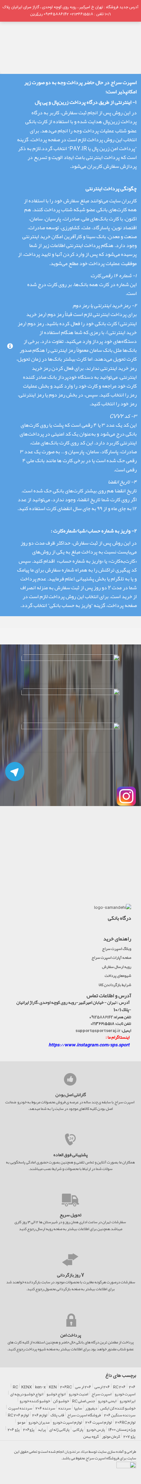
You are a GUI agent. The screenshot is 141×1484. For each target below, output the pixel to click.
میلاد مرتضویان (76, 1451)
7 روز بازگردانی (70, 1275)
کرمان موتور (111, 1436)
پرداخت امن (70, 1335)
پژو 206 (14, 1429)
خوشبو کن (61, 1401)
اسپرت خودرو (125, 1394)
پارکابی (78, 1429)
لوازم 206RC (125, 1422)
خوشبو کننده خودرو (35, 1401)
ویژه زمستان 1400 (121, 1429)
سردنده (64, 1408)
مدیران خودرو (39, 1422)
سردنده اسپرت (20, 1408)
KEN (53, 1387)
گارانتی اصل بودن (70, 1095)
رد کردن (36, 14)
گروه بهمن (91, 1436)
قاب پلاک (57, 1415)
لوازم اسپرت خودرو (67, 1422)
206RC (66, 1387)
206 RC (119, 1387)
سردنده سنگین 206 (119, 1415)
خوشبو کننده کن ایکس (117, 1408)
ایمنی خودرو (107, 1401)
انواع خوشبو (56, 1394)
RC (15, 1387)
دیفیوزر (91, 1408)
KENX (26, 1387)
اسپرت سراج (101, 1394)
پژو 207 (129, 1436)
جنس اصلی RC (83, 1401)
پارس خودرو (96, 1429)
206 (132, 1387)
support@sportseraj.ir (98, 1030)
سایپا (78, 1408)
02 (92, 1023)
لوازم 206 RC (18, 1415)
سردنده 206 (45, 1408)
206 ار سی (83, 1387)
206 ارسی (102, 1387)
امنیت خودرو (78, 1394)
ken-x (40, 1387)
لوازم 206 (39, 1415)
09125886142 (101, 1017)
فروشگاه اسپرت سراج (84, 1415)
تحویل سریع (70, 1215)
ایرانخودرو (127, 1401)
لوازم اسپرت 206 (98, 1422)
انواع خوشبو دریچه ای (26, 1394)
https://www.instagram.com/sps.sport (89, 1044)
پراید (42, 1429)
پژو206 (28, 1429)
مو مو (21, 1422)
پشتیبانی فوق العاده (70, 1155)
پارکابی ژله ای (59, 1429)
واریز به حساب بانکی (70, 605)
